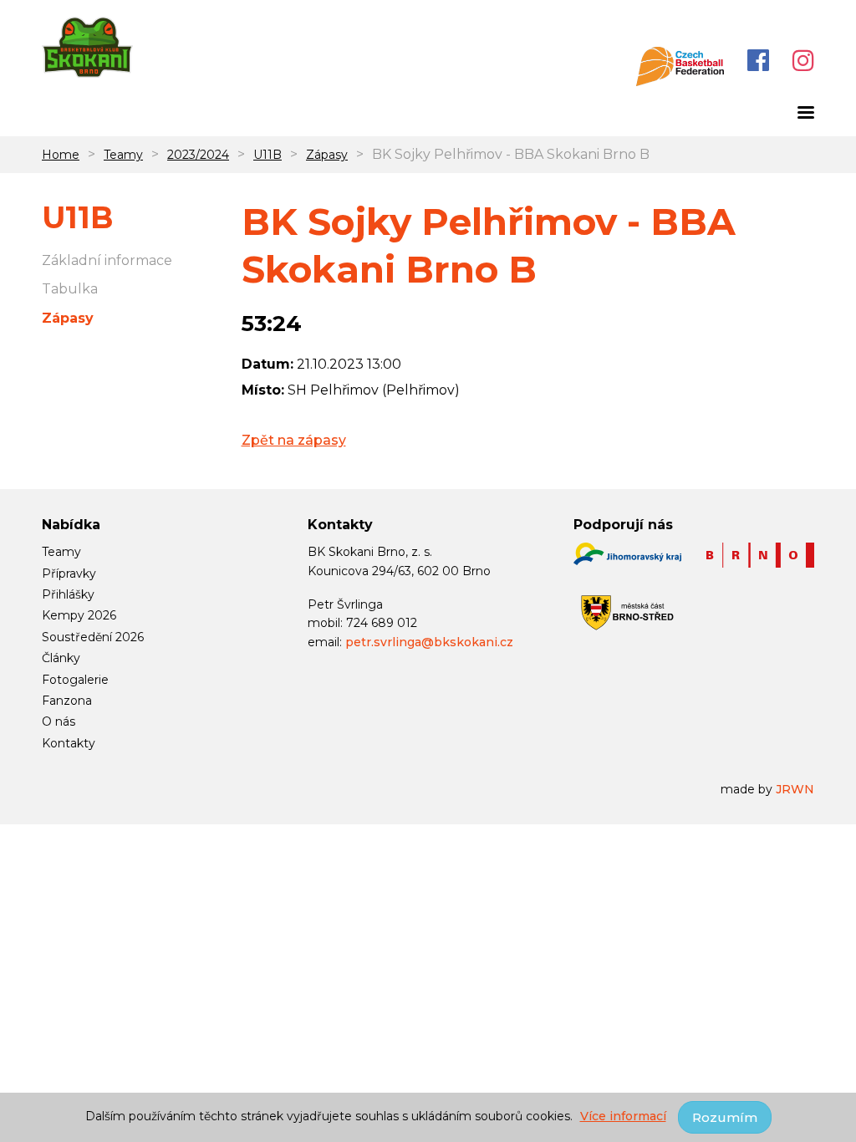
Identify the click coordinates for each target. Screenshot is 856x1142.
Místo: (263, 390)
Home (60, 154)
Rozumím (724, 1117)
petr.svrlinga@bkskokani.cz (429, 642)
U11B (267, 154)
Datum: (267, 364)
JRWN (795, 789)
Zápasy (327, 154)
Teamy (123, 154)
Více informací (623, 1116)
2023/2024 (198, 154)
